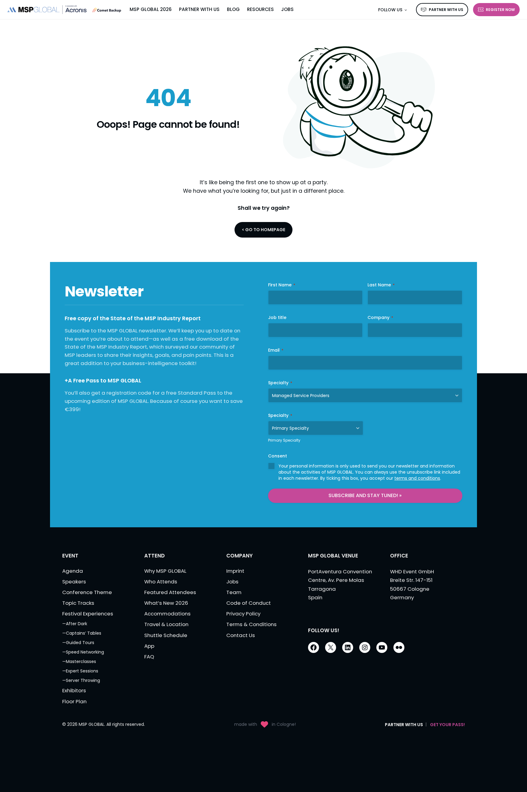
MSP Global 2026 (151, 9)
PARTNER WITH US (446, 9)
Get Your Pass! (447, 725)
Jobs (287, 9)
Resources (260, 9)
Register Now (500, 9)
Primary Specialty (284, 440)
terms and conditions (417, 478)
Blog (233, 9)
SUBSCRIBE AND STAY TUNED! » (365, 495)
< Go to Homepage (263, 230)
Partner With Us (199, 9)
